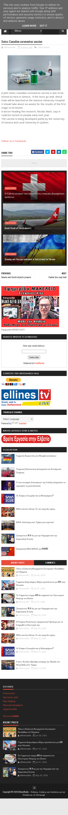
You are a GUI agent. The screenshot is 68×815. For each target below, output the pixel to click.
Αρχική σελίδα (10, 709)
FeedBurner (39, 363)
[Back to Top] (34, 788)
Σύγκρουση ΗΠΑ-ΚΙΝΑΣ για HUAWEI (32, 548)
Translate (22, 423)
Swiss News (44, 47)
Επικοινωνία (9, 693)
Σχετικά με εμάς (10, 697)
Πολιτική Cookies (11, 716)
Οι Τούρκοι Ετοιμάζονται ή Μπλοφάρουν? (35, 495)
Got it (43, 25)
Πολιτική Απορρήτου (13, 705)
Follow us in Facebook (13, 141)
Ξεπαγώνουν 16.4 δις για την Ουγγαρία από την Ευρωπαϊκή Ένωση (36, 610)
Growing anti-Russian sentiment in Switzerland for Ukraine (30, 259)
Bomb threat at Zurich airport (18, 228)
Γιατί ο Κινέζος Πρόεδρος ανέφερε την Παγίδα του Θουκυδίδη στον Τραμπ (38, 663)
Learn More (29, 25)
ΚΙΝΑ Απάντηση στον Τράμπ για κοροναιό (35, 522)
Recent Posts (17, 562)
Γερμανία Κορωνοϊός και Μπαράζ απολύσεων (36, 455)
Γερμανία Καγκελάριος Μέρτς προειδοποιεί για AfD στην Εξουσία (41, 583)
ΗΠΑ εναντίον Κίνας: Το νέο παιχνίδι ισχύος (35, 508)
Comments (50, 562)
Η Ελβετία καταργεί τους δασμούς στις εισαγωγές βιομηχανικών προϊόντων (35, 195)
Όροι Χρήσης (9, 701)
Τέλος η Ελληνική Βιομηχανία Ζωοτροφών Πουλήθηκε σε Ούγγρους (40, 570)
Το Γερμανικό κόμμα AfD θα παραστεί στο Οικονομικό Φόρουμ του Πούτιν (40, 596)
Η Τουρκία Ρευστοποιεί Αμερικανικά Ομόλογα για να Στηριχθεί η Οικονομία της (39, 623)
